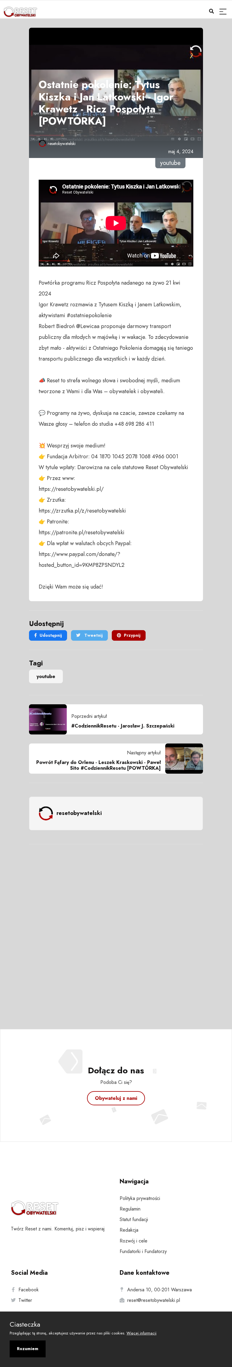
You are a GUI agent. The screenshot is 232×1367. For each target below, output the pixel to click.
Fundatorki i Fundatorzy (143, 1251)
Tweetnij (93, 635)
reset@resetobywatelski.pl (153, 1300)
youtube (46, 676)
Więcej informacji (141, 1333)
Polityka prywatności (140, 1198)
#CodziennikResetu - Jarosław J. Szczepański (122, 725)
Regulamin (130, 1208)
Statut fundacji (134, 1219)
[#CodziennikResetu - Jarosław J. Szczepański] (50, 719)
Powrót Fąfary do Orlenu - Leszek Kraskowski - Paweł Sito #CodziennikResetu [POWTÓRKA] (98, 765)
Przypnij (132, 635)
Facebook (28, 1289)
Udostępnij (51, 635)
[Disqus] (116, 928)
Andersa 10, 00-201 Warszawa (159, 1289)
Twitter (25, 1300)
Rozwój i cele (133, 1240)
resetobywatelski (62, 143)
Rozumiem (27, 1349)
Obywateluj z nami (116, 1098)
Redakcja (129, 1230)
